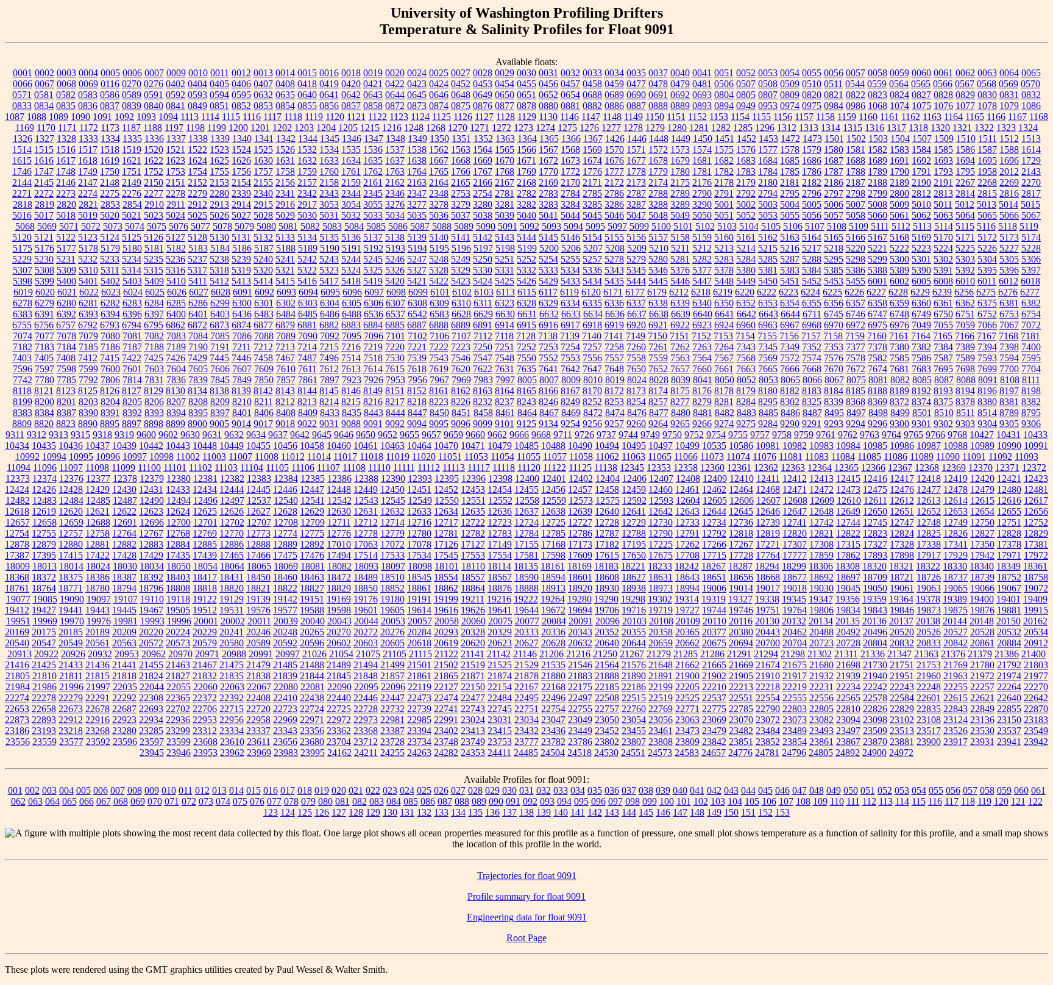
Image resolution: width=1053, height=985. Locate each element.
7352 (811, 347)
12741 (794, 522)
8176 (702, 391)
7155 (767, 336)
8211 (263, 402)
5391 (943, 270)
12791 (687, 533)
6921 (658, 325)
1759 (307, 171)
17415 (70, 555)
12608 (795, 500)
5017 (44, 215)
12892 (312, 544)
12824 (902, 533)
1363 (505, 138)
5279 (636, 259)
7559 (658, 358)
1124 (420, 116)
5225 (965, 248)
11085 (869, 456)
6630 (505, 314)
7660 (702, 369)
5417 (329, 281)
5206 (571, 248)
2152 (197, 182)
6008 (943, 281)
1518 (109, 149)
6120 (591, 292)
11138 (605, 467)
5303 (965, 259)
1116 (252, 116)
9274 (724, 423)
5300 (899, 259)
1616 (44, 160)
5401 (88, 281)
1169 (24, 127)
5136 (351, 237)
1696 (1009, 160)
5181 (154, 248)
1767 (482, 171)
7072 (1031, 325)
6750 (943, 314)
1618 (88, 160)
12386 (339, 478)
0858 (373, 106)
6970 (833, 325)
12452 (446, 489)
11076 (764, 456)
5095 (595, 226)
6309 (439, 303)
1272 (501, 127)
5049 (680, 215)
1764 (417, 171)
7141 (613, 336)
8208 (198, 402)
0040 (680, 73)
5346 (658, 270)
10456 (285, 445)
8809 (22, 423)
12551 (473, 500)
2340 (263, 193)
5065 (987, 215)
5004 (790, 204)
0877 (504, 106)
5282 (702, 259)
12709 (312, 522)
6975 (877, 325)
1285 (743, 127)
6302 (286, 303)
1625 (219, 160)
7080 (110, 336)
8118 (22, 391)
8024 (637, 380)
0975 (811, 106)
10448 (205, 445)
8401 (242, 413)
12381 (205, 478)
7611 (307, 369)
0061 (943, 73)
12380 (178, 478)
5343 (614, 270)
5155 (614, 237)
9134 (548, 423)
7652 (658, 369)
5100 (661, 226)
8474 (615, 413)
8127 (131, 391)
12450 (392, 489)
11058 (581, 456)
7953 (395, 380)
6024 (133, 292)
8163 (482, 391)
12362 (766, 467)
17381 (1036, 544)
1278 (633, 127)
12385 (312, 478)
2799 (877, 193)
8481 (702, 413)
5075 (156, 226)
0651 (526, 95)
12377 (98, 478)
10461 (365, 445)
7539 (417, 358)
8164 (504, 391)
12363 (793, 467)
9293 (833, 423)
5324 (351, 270)
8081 (878, 380)
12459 (634, 489)
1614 (1031, 149)
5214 (746, 248)
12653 (955, 511)
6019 (23, 292)
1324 (1028, 127)
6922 (680, 325)
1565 (504, 149)
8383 (22, 413)
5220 (855, 248)
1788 (855, 171)
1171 (67, 127)
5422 (438, 281)
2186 (833, 182)
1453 (768, 138)
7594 (1009, 358)
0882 (592, 106)
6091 (242, 292)
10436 (70, 445)
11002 (188, 456)
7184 (66, 347)
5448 (724, 281)
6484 (286, 314)
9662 (497, 434)
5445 (658, 281)
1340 (242, 138)
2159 (351, 182)
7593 (987, 358)
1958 (987, 171)
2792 (746, 193)
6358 (877, 303)
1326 (22, 138)
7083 (176, 336)
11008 (266, 456)
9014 (241, 423)
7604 (176, 369)
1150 (654, 116)
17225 (660, 544)
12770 (231, 533)
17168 (553, 544)
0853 (263, 106)
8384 (44, 413)
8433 (329, 413)
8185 (855, 391)
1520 (153, 149)
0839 (131, 106)
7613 (351, 369)
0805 (746, 95)
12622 (124, 511)
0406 (241, 84)
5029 (285, 215)
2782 (526, 193)
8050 (724, 380)
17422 (97, 555)
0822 (855, 95)
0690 (636, 95)
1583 (899, 149)
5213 (724, 248)
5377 (702, 270)
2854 (132, 204)
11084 (843, 456)
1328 (66, 138)
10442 (151, 445)
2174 (658, 182)
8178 (724, 391)
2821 (88, 204)
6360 (921, 303)
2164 (438, 182)
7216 (351, 347)
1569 (592, 149)
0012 (241, 73)
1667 (438, 160)
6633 (571, 314)
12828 (1009, 533)
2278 (175, 193)
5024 (175, 215)
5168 (899, 237)
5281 (680, 259)
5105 (771, 226)
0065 (1031, 73)
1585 (943, 149)
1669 (482, 160)
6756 (44, 325)
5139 (417, 237)
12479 (982, 489)
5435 (614, 281)
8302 (790, 402)
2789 (680, 193)
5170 (943, 237)
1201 (260, 127)
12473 (848, 489)
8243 (526, 402)
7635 (526, 369)
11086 (895, 456)
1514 (22, 149)
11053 (476, 456)
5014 (1008, 204)
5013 (986, 204)
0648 (460, 95)
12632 (392, 511)
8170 (592, 391)
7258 (614, 347)
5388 (877, 270)
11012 (293, 456)
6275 (986, 292)
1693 (943, 160)
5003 (768, 204)
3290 (702, 204)
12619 (44, 511)
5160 (724, 237)
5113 (922, 226)
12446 (285, 489)
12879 (44, 544)
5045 (592, 215)
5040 (526, 215)
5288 (811, 259)
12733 (687, 522)
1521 (175, 149)
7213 (285, 347)
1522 (197, 149)
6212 (679, 292)
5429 (548, 281)
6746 (855, 314)
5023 (153, 215)
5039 (504, 215)
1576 (746, 149)
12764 (124, 533)
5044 (570, 215)
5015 (1030, 204)
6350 (724, 303)
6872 (197, 325)
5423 (460, 281)
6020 (45, 292)
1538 (417, 149)
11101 (174, 467)
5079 (244, 226)
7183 (44, 347)
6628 (461, 314)
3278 (438, 204)
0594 (219, 95)
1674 (592, 160)
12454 (500, 489)
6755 (22, 325)
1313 (808, 127)
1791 (921, 171)
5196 (461, 248)
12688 (98, 522)
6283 (132, 303)
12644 (714, 511)
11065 (660, 456)
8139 (241, 391)
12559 (554, 500)
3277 (417, 204)
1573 (680, 149)
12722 (473, 522)
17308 (821, 544)
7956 (417, 380)
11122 (554, 467)
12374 (44, 478)
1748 (66, 171)
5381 (768, 270)
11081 (791, 456)
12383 (259, 478)
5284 (746, 259)
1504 (900, 138)
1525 (263, 149)
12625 (205, 511)
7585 (899, 358)
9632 (234, 434)
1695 (987, 160)
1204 (326, 127)
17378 (1009, 544)
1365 (549, 138)
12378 (125, 478)
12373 (17, 478)
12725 (553, 522)
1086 (1031, 106)
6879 (285, 325)
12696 (152, 522)
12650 (875, 511)
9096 (460, 423)
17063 (365, 544)
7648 (614, 369)
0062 (965, 73)
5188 (286, 248)
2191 (943, 182)
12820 (794, 533)
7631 (504, 369)
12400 (527, 478)
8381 (1009, 402)
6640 (702, 314)
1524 (241, 149)
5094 (573, 226)
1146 (569, 116)
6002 (899, 281)
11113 (453, 467)
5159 (702, 237)
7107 (461, 336)
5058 (855, 215)
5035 (417, 215)
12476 (902, 489)
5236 (175, 259)
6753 (1009, 314)
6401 (198, 314)
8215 (351, 402)
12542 (339, 500)
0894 (724, 106)
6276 (1008, 292)
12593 (661, 500)
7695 (943, 369)
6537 (395, 314)
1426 (615, 138)
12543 (366, 500)
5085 (376, 226)
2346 (395, 193)
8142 (263, 391)
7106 (439, 336)
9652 (387, 434)
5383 (790, 270)
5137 (373, 237)
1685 (790, 160)
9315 (80, 434)
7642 (570, 369)
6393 (88, 314)
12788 (634, 533)
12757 (70, 533)
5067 (1031, 215)
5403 (132, 281)
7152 (701, 336)
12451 (419, 489)
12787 (607, 533)
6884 (373, 325)
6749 (921, 314)
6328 (526, 303)
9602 (168, 434)
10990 (1009, 445)
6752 (987, 314)
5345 (636, 270)
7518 (373, 358)
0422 (395, 84)
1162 (910, 116)
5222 (899, 248)
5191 (351, 248)
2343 (329, 193)
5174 (1031, 237)
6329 (548, 303)
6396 (132, 314)
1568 (570, 149)
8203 (88, 402)
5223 (921, 248)
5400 (66, 281)
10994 (54, 456)
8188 (877, 391)
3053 (329, 204)
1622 (153, 160)
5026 (219, 215)
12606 (741, 500)
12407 (661, 478)
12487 (125, 500)
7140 (591, 336)
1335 (132, 138)
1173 (110, 127)
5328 (438, 270)
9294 (855, 423)
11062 (607, 456)
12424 (17, 489)
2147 (88, 182)
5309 (66, 270)
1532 (307, 149)
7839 (198, 380)
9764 (891, 434)
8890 (88, 423)
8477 (658, 413)
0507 (746, 84)
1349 (417, 138)
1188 (152, 127)
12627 (258, 511)
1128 (505, 116)
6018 (1030, 281)
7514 (351, 358)
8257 (658, 402)
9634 (256, 434)
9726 (584, 434)
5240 (263, 259)
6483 (264, 314)
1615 (22, 160)
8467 (549, 413)
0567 (964, 84)
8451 (461, 413)
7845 (220, 380)
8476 (637, 413)
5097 (617, 226)
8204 (110, 402)
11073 (712, 456)
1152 (697, 116)
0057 (855, 73)
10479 (500, 445)
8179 (746, 391)
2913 (219, 204)
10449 (231, 445)
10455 (258, 445)
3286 (614, 204)
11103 (226, 467)
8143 (285, 391)
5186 (242, 248)
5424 (482, 281)
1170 (46, 127)
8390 (88, 413)
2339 (241, 193)
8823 (66, 423)
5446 (680, 281)
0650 (504, 95)
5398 (22, 281)
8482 (724, 413)
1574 (702, 149)
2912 (197, 204)
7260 (636, 347)
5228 (1031, 248)
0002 (44, 73)
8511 (965, 413)
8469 (571, 413)
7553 (570, 358)
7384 (943, 347)
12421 (1009, 478)
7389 (965, 347)
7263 (702, 347)
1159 (846, 116)
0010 (198, 73)
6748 (899, 314)
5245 (373, 259)
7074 (22, 336)
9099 (482, 423)
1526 (285, 149)
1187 (131, 127)
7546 (460, 358)
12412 (794, 478)
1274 (545, 127)
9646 (343, 434)
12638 (553, 511)
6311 (482, 303)
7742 (22, 380)
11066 (686, 456)
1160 (868, 116)
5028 (263, 215)
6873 (219, 325)
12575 (607, 500)
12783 (500, 533)
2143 (1031, 171)
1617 (66, 160)
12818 (741, 533)
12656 (1036, 511)
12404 (607, 478)
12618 (17, 511)
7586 (921, 358)
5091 (507, 226)
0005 (110, 73)
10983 (821, 445)
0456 (548, 84)
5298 (855, 259)
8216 (373, 402)
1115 (231, 116)
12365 (846, 467)
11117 (478, 467)
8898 (153, 423)
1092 (124, 116)
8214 (329, 402)
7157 (811, 336)
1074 (899, 106)
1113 (189, 116)
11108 (354, 467)
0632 (263, 95)
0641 (329, 95)
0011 (219, 73)
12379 (152, 478)
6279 (44, 303)
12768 (178, 533)
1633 (329, 160)
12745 (875, 522)
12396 (473, 478)
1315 (852, 127)
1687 (833, 160)
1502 (856, 138)
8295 (768, 402)
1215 (370, 127)
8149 (373, 391)
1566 (526, 149)
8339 (833, 402)
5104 (749, 226)
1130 (548, 116)
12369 (953, 467)
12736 (741, 522)
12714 (392, 522)
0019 (373, 73)
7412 (88, 358)
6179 (657, 292)
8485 (768, 413)
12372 (1034, 467)
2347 (417, 193)
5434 (592, 281)
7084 (198, 336)
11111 (404, 467)
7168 (1008, 336)
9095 (438, 423)
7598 (66, 369)
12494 (178, 500)
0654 (570, 95)
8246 (548, 402)
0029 (504, 73)
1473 (812, 138)
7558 (636, 358)
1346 (351, 138)
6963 (768, 325)
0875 (460, 106)
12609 (822, 500)
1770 (548, 171)
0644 (395, 95)
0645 (417, 95)
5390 (921, 270)
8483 (746, 413)
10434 (17, 445)
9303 (965, 423)
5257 (592, 259)
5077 (200, 226)
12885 (205, 544)
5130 (219, 237)
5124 (109, 237)
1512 (1009, 138)
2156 (285, 182)
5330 (482, 270)
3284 (570, 204)
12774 (285, 533)
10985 (875, 445)
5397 (1031, 270)
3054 (351, 204)
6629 (483, 314)
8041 (702, 380)
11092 (1000, 456)
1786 (811, 171)
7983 (483, 380)
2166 (482, 182)
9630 (190, 434)
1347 (373, 138)
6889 (460, 325)
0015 (307, 73)
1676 (614, 160)
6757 (66, 325)
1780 (680, 171)
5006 (833, 204)
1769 (526, 171)
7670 (833, 369)
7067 (1009, 325)
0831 (1009, 95)
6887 (417, 325)
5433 (570, 281)
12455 (526, 489)
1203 (304, 127)
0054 (790, 73)
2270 (1031, 182)
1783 (746, 171)
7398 (1009, 347)
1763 (395, 171)
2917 (307, 204)
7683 (921, 369)
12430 (124, 489)
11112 (428, 467)
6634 (593, 314)
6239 (942, 292)
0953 (768, 106)
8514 (987, 413)
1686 (811, 160)
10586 (741, 445)
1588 (1009, 149)
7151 (679, 336)
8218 (417, 402)
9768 (957, 434)
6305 (351, 303)
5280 (658, 259)
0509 (790, 84)
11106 (302, 467)
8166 (548, 391)
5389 (899, 270)
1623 (175, 160)
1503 (878, 138)
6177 (635, 292)
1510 (966, 138)
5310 (88, 270)
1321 (962, 127)
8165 (526, 391)
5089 (463, 226)
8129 (153, 391)
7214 (307, 347)
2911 (175, 204)
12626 (231, 511)
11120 (529, 467)
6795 (153, 325)
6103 (484, 292)
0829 (965, 95)
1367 (593, 138)
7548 (504, 358)
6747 (877, 314)
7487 (307, 358)
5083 (332, 226)
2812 (921, 193)
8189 (899, 391)
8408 (286, 413)
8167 (570, 391)
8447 (417, 413)
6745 (833, 314)
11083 (817, 456)
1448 (658, 138)
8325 (811, 402)
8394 (176, 413)
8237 (504, 402)
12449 (365, 489)
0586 (109, 95)
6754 (1031, 314)
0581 (44, 95)
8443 (373, 413)
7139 (570, 336)
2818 (22, 204)
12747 (902, 522)
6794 (131, 325)
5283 (724, 259)
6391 (44, 314)
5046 (614, 215)
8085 (922, 380)
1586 (965, 149)
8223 (438, 402)
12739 (768, 522)
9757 (760, 434)
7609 (264, 369)
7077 (44, 336)
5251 (504, 259)
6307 (395, 303)
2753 (460, 193)
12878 (17, 544)
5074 (134, 226)
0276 (153, 84)
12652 (928, 511)
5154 (592, 237)
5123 (88, 237)
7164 (921, 336)
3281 (504, 204)
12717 (446, 522)
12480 (1009, 489)
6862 (175, 325)
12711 (339, 522)
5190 (329, 248)
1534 (329, 149)
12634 (446, 511)
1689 (877, 160)
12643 (687, 511)
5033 (373, 215)
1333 (88, 138)
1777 (614, 171)
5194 (417, 248)
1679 (680, 160)
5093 (551, 226)
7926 (373, 380)
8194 (965, 391)
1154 (740, 116)
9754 (716, 434)
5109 (858, 226)
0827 (921, 95)
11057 (555, 456)
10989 (982, 445)
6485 (307, 314)
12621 (97, 511)
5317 (197, 270)
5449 (746, 281)
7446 (241, 358)
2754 (482, 193)
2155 (263, 182)
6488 (351, 314)
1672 (548, 160)
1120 (334, 116)
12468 (768, 489)
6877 (263, 325)
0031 (548, 73)
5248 (438, 259)
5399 (44, 281)
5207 (593, 248)
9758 (782, 434)
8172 (614, 391)
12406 (634, 478)
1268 (435, 127)
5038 (482, 215)
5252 (526, 259)
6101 (440, 292)
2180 (768, 182)
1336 (154, 138)
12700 (178, 522)
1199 (216, 127)
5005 (811, 204)
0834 (44, 106)
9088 (351, 423)
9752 (694, 434)
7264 (724, 347)
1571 (636, 149)
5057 (833, 215)
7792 (88, 380)
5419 (373, 281)
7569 (768, 358)
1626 (241, 160)
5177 (66, 248)
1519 (131, 149)
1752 (153, 171)
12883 (151, 544)
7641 (548, 369)
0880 (548, 106)
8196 (987, 391)
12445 (258, 489)
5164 (811, 237)
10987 (928, 445)
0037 (658, 73)
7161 (899, 336)
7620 (460, 369)
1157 (804, 116)
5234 (131, 259)
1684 (768, 160)
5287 (790, 259)
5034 (395, 215)
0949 (746, 106)
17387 (17, 555)
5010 (921, 204)
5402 (110, 281)
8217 (395, 402)
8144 (307, 391)
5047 (636, 215)
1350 (439, 138)
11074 (738, 456)
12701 (205, 522)
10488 (553, 445)
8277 (680, 402)
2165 (460, 182)
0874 (438, 106)
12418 (928, 478)
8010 (593, 380)
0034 (614, 73)
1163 (932, 116)
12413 (821, 478)
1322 (984, 127)
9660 (475, 434)
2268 (987, 182)
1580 (833, 149)
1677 (636, 160)
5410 (176, 281)
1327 (44, 138)
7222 (438, 347)
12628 (285, 511)
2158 (329, 182)
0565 (921, 84)
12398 (500, 478)
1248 (414, 127)
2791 (724, 193)
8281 (724, 402)
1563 (460, 149)
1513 (1031, 138)
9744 (628, 434)
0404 (197, 84)
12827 (982, 533)
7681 (899, 369)
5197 (483, 248)
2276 (131, 193)
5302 (943, 259)
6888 (438, 325)
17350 (982, 544)
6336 (614, 303)
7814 (132, 380)
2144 (22, 182)
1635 (373, 160)
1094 (168, 116)
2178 (724, 182)
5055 (790, 215)
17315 (848, 544)
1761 (351, 171)
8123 (66, 391)
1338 (198, 138)
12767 (151, 533)
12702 (232, 522)
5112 (901, 226)
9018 (285, 423)
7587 (943, 358)
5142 (482, 237)
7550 (526, 358)
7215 (329, 347)
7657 (680, 369)
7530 (395, 358)
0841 (175, 106)
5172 (987, 237)
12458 (607, 489)
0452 (460, 84)
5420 (395, 281)
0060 (921, 73)
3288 (658, 204)
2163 (417, 182)
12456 (553, 489)
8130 (175, 391)
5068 (25, 226)
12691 (125, 522)
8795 (1031, 413)
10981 (768, 445)
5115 (965, 226)
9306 (1031, 423)
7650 (636, 369)
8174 (658, 391)
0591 (153, 95)
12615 (982, 500)
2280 (219, 193)
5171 (965, 237)
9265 (680, 423)
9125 (526, 423)
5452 (811, 281)
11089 (922, 456)
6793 (109, 325)
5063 (943, 215)
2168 (526, 182)
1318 (918, 127)
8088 (966, 380)
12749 (955, 522)
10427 (982, 434)
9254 (570, 423)
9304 (987, 423)
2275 (109, 193)
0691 (658, 95)
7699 (987, 369)
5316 (175, 270)
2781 (504, 193)
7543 (438, 358)
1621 (131, 160)
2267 (965, 182)
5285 (768, 259)
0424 (438, 84)
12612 (902, 500)
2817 (1031, 193)
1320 (940, 127)
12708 (286, 522)
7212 (263, 347)
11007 (240, 456)
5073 (112, 226)
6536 (373, 314)
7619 (438, 369)
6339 (680, 303)
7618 (417, 369)
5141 (460, 237)
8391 (110, 413)
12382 (232, 478)
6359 (899, 303)
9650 (365, 434)
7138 (548, 336)
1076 (943, 106)
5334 (570, 270)
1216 (392, 127)
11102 (200, 467)
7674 (877, 369)
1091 (102, 116)
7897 (329, 380)
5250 (482, 259)
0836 (88, 106)
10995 (81, 456)
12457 (580, 489)
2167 (504, 182)
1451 (724, 138)
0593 (197, 95)
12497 (232, 500)
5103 (727, 226)
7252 (526, 347)
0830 (987, 95)
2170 (570, 182)
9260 (636, 423)
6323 (504, 303)
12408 (688, 478)
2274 (88, 193)
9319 (124, 434)
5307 (22, 270)
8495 (834, 413)
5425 (504, 281)
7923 (351, 380)
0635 (285, 95)
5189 (307, 248)
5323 (329, 270)
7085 (220, 336)
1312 (786, 127)
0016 (329, 73)
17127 (473, 544)
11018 (371, 456)
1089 (58, 116)
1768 (504, 171)
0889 (680, 106)
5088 (442, 226)
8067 (834, 380)
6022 (89, 292)
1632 (307, 160)
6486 (329, 314)
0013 (263, 73)
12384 (286, 478)
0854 (285, 106)
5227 (1009, 248)
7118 (504, 336)
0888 (658, 106)
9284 (768, 423)
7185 (88, 347)
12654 (982, 511)
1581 (855, 149)
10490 (580, 445)
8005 (527, 380)
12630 (339, 511)
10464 (419, 445)
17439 (205, 555)
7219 (373, 347)
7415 (109, 358)
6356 (833, 303)
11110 (379, 467)
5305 (1009, 259)
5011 (943, 204)
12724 (526, 522)
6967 (790, 325)
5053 (768, 215)
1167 (1017, 116)
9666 (519, 434)
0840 (153, 106)
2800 (899, 193)
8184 (833, 391)
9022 (307, 423)
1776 (592, 171)
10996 (108, 456)
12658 (44, 522)
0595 (241, 95)
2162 (395, 182)
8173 (636, 391)
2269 (1009, 182)
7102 (417, 336)
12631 (365, 511)
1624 (197, 160)
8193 (943, 391)
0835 (66, 106)
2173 (636, 182)
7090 (307, 336)
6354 (790, 303)
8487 (812, 413)
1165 (974, 116)
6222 (766, 292)
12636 (500, 511)
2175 (680, 182)
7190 (198, 347)
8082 (900, 380)
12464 (741, 489)
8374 (921, 402)
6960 (746, 325)
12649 (848, 511)
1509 (944, 138)
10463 (392, 445)
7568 (746, 358)
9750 (672, 434)
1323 (1006, 127)
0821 (833, 95)
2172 (614, 182)
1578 (790, 149)
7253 (548, 347)
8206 (154, 402)
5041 (548, 215)
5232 (88, 259)
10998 (161, 456)
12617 (1036, 500)
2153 (219, 182)
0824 (899, 95)
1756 (241, 171)
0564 (899, 84)
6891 (482, 325)
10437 (97, 445)
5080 (266, 226)
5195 (439, 248)
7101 (395, 336)
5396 (1009, 270)
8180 (768, 391)
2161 (373, 182)
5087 (420, 226)
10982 (794, 445)
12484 (71, 500)
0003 (66, 73)
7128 (526, 336)
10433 (1035, 434)
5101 (683, 226)
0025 (438, 73)
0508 (768, 84)
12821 (821, 533)
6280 (66, 303)
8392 (132, 413)
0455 (526, 84)
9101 (504, 423)
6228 (898, 292)
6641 (724, 314)
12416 (875, 478)
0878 (526, 106)
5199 (527, 248)
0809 (790, 95)
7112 (482, 336)
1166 (996, 116)
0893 (702, 106)
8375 (943, 402)
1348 (395, 138)
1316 (874, 127)
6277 (1030, 292)
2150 (153, 182)
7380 (899, 347)
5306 (1031, 259)
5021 (131, 215)
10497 (660, 445)
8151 (395, 391)
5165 (833, 237)
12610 (849, 500)
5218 (833, 248)
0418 (307, 84)
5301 (921, 259)
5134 (307, 237)
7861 (307, 380)
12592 (634, 500)
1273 (523, 127)
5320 (263, 270)
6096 (352, 292)
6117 (548, 292)
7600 (110, 369)
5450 (768, 281)
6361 (943, 303)
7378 (877, 347)
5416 (307, 281)
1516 (66, 149)
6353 (768, 303)
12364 (819, 467)
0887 (636, 106)
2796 (811, 193)
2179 (746, 182)
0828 (943, 95)
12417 (902, 478)
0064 (1009, 73)
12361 (739, 467)
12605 (715, 500)
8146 (351, 391)
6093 (286, 292)
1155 (761, 116)
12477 (928, 489)
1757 (263, 171)
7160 (877, 336)
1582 (877, 149)
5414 (263, 281)
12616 (1009, 500)
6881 (307, 325)
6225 (832, 292)
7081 (132, 336)
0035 (636, 73)
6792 (88, 325)
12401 (554, 478)
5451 (790, 281)
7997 (505, 380)
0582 (66, 95)
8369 (877, 402)
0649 (482, 95)
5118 (1007, 226)
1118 (293, 116)
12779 (392, 533)
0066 (22, 84)
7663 (746, 369)
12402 (581, 478)
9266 (702, 423)
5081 (288, 226)
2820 (66, 204)
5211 (680, 248)
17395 (44, 555)
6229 (920, 292)
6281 (88, 303)
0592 (175, 95)
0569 (1008, 84)
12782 (473, 533)
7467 (285, 358)
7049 (921, 325)
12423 (1036, 478)
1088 (36, 116)
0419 (329, 84)
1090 (80, 116)
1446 (637, 138)
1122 (377, 116)
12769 (205, 533)
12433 (178, 489)
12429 (97, 489)
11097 (71, 467)
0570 (1030, 84)
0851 (219, 106)
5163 (790, 237)
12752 (1036, 522)
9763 (869, 434)
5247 (417, 259)
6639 (680, 314)
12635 (473, 511)
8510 (944, 413)
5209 (637, 248)
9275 (746, 423)
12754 (17, 533)
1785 (790, 171)
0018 (351, 73)
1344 (307, 138)
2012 (1009, 171)
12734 (714, 522)
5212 (702, 248)
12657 (17, 522)
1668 (460, 160)
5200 (549, 248)
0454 (504, 84)
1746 (22, 171)
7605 (198, 369)
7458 (263, 358)
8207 (176, 402)
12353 (659, 467)
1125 (441, 116)
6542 (417, 314)
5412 (219, 281)
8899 (175, 423)
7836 (176, 380)
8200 (44, 402)
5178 (88, 248)
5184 (220, 248)
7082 (154, 336)
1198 (195, 127)
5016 (22, 215)
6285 (176, 303)
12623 (151, 511)
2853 (110, 204)
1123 (398, 116)
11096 (45, 467)
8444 (395, 413)
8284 (746, 402)
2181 (790, 182)
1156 (782, 116)
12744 (848, 522)
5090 (485, 226)
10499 (687, 445)
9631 (212, 434)
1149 (633, 116)
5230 (44, 259)
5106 (793, 226)
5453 (833, 281)
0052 (746, 73)
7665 (768, 369)
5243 (329, 259)
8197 (1009, 391)
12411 (768, 478)
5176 (44, 248)
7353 (833, 347)
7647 (592, 369)
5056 (811, 215)
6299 (220, 303)
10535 (714, 445)
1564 (482, 149)
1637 (395, 160)
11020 (424, 456)
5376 (680, 270)
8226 (460, 402)
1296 (765, 127)
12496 (205, 500)
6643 (768, 314)
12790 (660, 533)
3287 (636, 204)
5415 (285, 281)
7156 (789, 336)
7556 (592, 358)
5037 (460, 215)
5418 (351, 281)
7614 (373, 369)
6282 (110, 303)
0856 (329, 106)
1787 (833, 171)
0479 (680, 84)
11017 (345, 456)
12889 (285, 544)
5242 (307, 259)
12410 (741, 478)
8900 (197, 423)
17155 (526, 544)
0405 (219, 84)
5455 (855, 281)
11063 (633, 456)
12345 (632, 467)
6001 (877, 281)
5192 (373, 248)
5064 (965, 215)
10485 (526, 445)
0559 (877, 84)
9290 (790, 423)
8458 (483, 413)
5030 (307, 215)
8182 (790, 391)
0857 (351, 106)
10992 (27, 456)
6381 (1009, 303)
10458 (312, 445)
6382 (1031, 303)
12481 (1036, 489)
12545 (393, 500)
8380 (987, 402)
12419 (955, 478)
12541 (312, 500)
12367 (900, 467)
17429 (151, 555)
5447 (702, 281)
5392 (965, 270)
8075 (856, 380)
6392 (66, 314)
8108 (1009, 380)
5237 (197, 259)
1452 (746, 138)
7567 (724, 358)
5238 (219, 259)
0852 (241, 106)
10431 (1008, 434)
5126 (153, 237)
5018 (66, 215)
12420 (982, 478)
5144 (526, 237)
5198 (505, 248)
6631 (527, 314)
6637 (637, 314)
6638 (658, 314)
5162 (768, 237)
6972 (855, 325)
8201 (66, 402)
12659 (71, 522)
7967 (439, 380)
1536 (373, 149)
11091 (974, 456)
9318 (102, 434)
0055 (811, 73)
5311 (110, 270)
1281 (699, 127)
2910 (154, 204)
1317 (896, 127)
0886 (614, 106)
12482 (17, 500)
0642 (351, 95)
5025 (197, 215)
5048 (658, 215)
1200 (238, 127)
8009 (571, 380)
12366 (873, 467)
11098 (97, 467)
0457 (570, 84)
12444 (231, 489)
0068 (66, 84)
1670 (504, 160)
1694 (965, 160)
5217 (811, 248)
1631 (285, 160)
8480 (680, 413)
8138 (219, 391)
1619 (109, 160)
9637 (278, 434)
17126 (446, 544)
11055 (529, 456)
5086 (398, 226)
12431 (151, 489)
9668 (541, 434)
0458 (592, 84)
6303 (307, 303)
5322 (307, 270)
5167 (877, 237)
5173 (1009, 237)
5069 (47, 226)
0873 (417, 106)
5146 (570, 237)
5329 (460, 270)
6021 (67, 292)
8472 (593, 413)
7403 (22, 358)
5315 (153, 270)
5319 (241, 270)
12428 (70, 489)
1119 (314, 116)
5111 (880, 226)
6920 (636, 325)
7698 (965, 369)
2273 (66, 193)
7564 (702, 358)
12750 (982, 522)
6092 (264, 292)
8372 (899, 402)
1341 (264, 138)
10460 (339, 445)
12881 (97, 544)
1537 (395, 149)
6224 (810, 292)
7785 (66, 380)
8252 (592, 402)
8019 (615, 380)
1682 (724, 160)
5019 (88, 215)
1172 (88, 127)
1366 (571, 138)
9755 (738, 434)
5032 (351, 215)
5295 (833, 259)
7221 (417, 347)
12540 (286, 500)
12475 (875, 489)
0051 (724, 73)
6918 (592, 325)
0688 (592, 95)
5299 (877, 259)
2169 (548, 182)
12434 (205, 489)
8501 (922, 413)
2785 (592, 193)
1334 (110, 138)
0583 (88, 95)
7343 (746, 347)
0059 (899, 73)
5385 (833, 270)
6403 (220, 314)
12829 (1036, 533)
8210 (242, 402)
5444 (636, 281)
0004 (88, 73)
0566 (942, 84)
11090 (948, 456)
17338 (928, 544)
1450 (702, 138)
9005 (219, 423)
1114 (210, 116)
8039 (680, 380)
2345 (373, 193)
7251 (504, 347)
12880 (70, 544)
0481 (702, 84)
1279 (655, 127)
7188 (154, 347)
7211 (241, 347)
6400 (176, 314)
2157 (307, 182)
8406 (264, 413)
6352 (746, 303)
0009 (176, 73)
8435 (351, 413)
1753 (175, 171)
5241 (285, 259)
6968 (811, 325)
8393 (154, 413)
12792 (714, 533)
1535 (351, 149)
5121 (44, 237)
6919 (614, 325)
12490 (152, 500)
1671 (526, 160)
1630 (263, 160)
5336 (592, 270)
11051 (450, 456)
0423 (417, 84)
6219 (722, 292)
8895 (109, 423)
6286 (198, 303)
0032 (570, 73)
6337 (636, 303)
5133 (285, 237)
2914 (241, 204)
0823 (877, 95)
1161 (889, 116)
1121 (356, 116)
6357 (855, 303)
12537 (259, 500)
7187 (132, 347)
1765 (438, 171)
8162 (460, 391)
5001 (724, 204)
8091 (988, 380)
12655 (1009, 511)
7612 (329, 369)
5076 (178, 226)
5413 (241, 281)
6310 (461, 303)
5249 (460, 259)
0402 (175, 84)
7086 (242, 336)
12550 (446, 500)
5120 (22, 237)
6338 (658, 303)
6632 (549, 314)
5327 (417, 270)
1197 (174, 127)
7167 (986, 336)
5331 (504, 270)
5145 (548, 237)
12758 (97, 533)
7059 (965, 325)
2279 (197, 193)
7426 (175, 358)
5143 (504, 237)
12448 (339, 489)
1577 (768, 149)
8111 (1031, 380)
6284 (154, 303)
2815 (987, 193)
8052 (746, 380)
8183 (811, 391)
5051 (724, 215)
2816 (1009, 193)
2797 (833, 193)
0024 (417, 73)
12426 (44, 489)
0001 (22, 73)
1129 (526, 116)
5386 (855, 270)
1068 (877, 106)
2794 (768, 193)
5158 (680, 237)
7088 (264, 336)
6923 (702, 325)
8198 (1031, 391)
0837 (109, 106)
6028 (220, 292)
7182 (22, 347)
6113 (505, 292)
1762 (373, 171)
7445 (219, 358)
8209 (220, 402)
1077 (965, 106)
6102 (462, 292)
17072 (392, 544)
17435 (178, 555)
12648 (821, 511)
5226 (987, 248)
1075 (921, 106)
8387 (66, 413)
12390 (393, 478)
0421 (373, 84)
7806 (110, 380)
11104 (251, 467)
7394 (987, 347)
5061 (899, 215)
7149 (635, 336)
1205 (348, 127)
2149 (131, 182)
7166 (964, 336)
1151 (676, 116)
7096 (373, 336)
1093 (146, 116)
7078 (66, 336)
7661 (724, 369)
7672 (855, 369)
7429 (197, 358)
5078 (222, 226)
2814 (965, 193)
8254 (636, 402)
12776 (339, 533)
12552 (500, 500)
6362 (965, 303)
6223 (788, 292)
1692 (921, 160)
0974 (790, 106)
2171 (592, 182)
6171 (613, 292)
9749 (650, 434)
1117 (272, 116)
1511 (987, 138)
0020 (395, 73)
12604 (688, 500)
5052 (746, 215)
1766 (460, 171)
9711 (562, 434)
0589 (131, 95)
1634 (351, 160)
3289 (680, 204)
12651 (902, 511)
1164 (953, 116)
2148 (109, 182)
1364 (527, 138)
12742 (821, 522)
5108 (836, 226)
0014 (285, 73)
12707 (259, 522)
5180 (132, 248)
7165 (942, 336)
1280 (677, 127)
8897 (131, 423)
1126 (462, 116)
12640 (607, 511)
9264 (658, 423)
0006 (132, 73)
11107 (328, 467)
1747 (44, 171)
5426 (526, 281)
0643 (373, 95)
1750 (109, 171)
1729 (1031, 160)
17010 (339, 544)
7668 (811, 369)
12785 (553, 533)
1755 (219, 171)
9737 (606, 434)
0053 (768, 73)
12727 (580, 522)
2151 (175, 182)
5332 (526, 270)
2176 (702, 182)
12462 (714, 489)
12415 (848, 478)
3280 (482, 204)
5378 (724, 270)
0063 (987, 73)
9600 (146, 434)
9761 (825, 434)
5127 (175, 237)
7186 (110, 347)
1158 (825, 116)
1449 (680, 138)
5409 (154, 281)
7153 (723, 336)
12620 (70, 511)
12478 (955, 489)
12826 (955, 533)
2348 (438, 193)
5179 (110, 248)
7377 (855, 347)
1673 (570, 160)
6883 (351, 325)
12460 (660, 489)
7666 (790, 369)
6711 (812, 314)
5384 (811, 270)
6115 (526, 292)
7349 (790, 347)
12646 (768, 511)
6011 (986, 281)
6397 (154, 314)
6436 (242, 314)
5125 (131, 237)
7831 (154, 380)
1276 (589, 127)
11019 (398, 456)
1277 (611, 127)
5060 (877, 215)
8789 (1009, 413)
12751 (1009, 522)
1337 (176, 138)
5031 (329, 215)
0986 (855, 106)
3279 (460, 204)
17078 (419, 544)
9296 (877, 423)
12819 (768, 533)
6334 (570, 303)
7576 (833, 358)
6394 (110, 314)
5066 (1009, 215)
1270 (457, 127)
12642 (660, 511)
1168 (1038, 116)
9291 (811, 423)
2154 (241, 182)
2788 (658, 193)
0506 (724, 84)
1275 (567, 127)
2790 (702, 193)
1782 (724, 171)
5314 (131, 270)
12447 (312, 489)
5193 (395, 248)
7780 (44, 380)
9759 (804, 434)
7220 (395, 347)
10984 (848, 445)
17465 (231, 555)
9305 (1009, 423)
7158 (833, 336)
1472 (790, 138)
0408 (285, 84)
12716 (419, 522)
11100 (149, 467)
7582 (877, 358)
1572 (658, 149)
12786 (580, 533)
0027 (460, 73)
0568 (986, 84)
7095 (351, 336)
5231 (66, 259)
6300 (242, 303)
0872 (395, 106)
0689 (614, 95)
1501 (834, 138)
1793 (943, 171)
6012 (1008, 281)
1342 (286, 138)
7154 (745, 336)
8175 (680, 391)
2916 (285, 204)
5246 (395, 259)
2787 (636, 193)
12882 (124, 544)
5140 (438, 237)
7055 (943, 325)
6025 (155, 292)
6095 (330, 292)
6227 (876, 292)
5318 (219, 270)
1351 (461, 138)
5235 (153, 259)
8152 (417, 391)
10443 (178, 445)
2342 (307, 193)
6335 (592, 303)
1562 (438, 149)
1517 (88, 149)
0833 (22, 106)
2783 (548, 193)
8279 (702, 402)
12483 (44, 500)
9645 (322, 434)
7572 (790, 358)
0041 (702, 73)
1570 (614, 149)
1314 (830, 127)
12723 (500, 522)
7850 (264, 380)
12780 (419, 533)
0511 (833, 84)
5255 (570, 259)
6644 (790, 314)
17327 (875, 544)
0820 (811, 95)
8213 (307, 402)
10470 (446, 445)
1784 (768, 171)
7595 (1031, 358)
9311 (14, 434)
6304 (329, 303)
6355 (811, 303)
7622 (482, 369)
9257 (614, 423)
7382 (921, 347)
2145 (44, 182)
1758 (285, 171)
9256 (592, 423)
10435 (44, 445)
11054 (502, 456)
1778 (636, 171)
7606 (220, 369)
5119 (1028, 226)
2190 (921, 182)
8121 (44, 391)
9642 (300, 434)
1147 (590, 116)
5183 (198, 248)
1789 (877, 171)
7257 (592, 347)
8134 (197, 391)
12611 (875, 500)
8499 (900, 413)
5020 (109, 215)
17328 (902, 544)
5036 (438, 215)
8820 (44, 423)
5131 (241, 237)
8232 (482, 402)
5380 (746, 270)
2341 (285, 193)
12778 (365, 533)
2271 (22, 193)
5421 (417, 281)
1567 (548, 149)
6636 (615, 314)
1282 (721, 127)
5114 (943, 226)
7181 (1030, 336)
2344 (351, 193)
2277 (153, 193)
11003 (214, 456)
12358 (685, 467)
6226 (854, 292)
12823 (875, 533)
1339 (220, 138)
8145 (329, 391)
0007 (154, 73)
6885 (395, 325)
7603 (154, 369)
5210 (658, 248)
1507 (922, 138)
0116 (110, 84)
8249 (570, 402)
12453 (473, 489)
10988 (955, 445)
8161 (438, 391)
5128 (197, 237)
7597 (44, 369)
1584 (921, 149)
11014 (319, 456)
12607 (768, 500)
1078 (987, 106)
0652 (548, 95)
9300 (899, 423)
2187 (855, 182)
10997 (134, 456)
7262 (680, 347)
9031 (329, 423)
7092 (329, 336)
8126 (109, 391)
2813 (943, 193)
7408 (66, 358)
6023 (111, 292)
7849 (242, 380)
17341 (955, 544)
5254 (548, 259)
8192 (921, 391)
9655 (409, 434)
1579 (811, 149)
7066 (987, 325)
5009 (899, 204)
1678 (658, 160)
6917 (570, 325)
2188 (877, 182)
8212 (285, 402)
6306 (373, 303)
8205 (132, 402)
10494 (607, 445)
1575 (724, 149)
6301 (264, 303)
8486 (790, 413)
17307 (794, 544)
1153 (718, 116)
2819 (44, 204)
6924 (724, 325)
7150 (657, 336)
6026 (176, 292)
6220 (744, 292)
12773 (258, 533)
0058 (877, 73)
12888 (258, 544)
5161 (746, 237)
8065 (790, 380)
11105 (277, 467)
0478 (658, 84)
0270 (131, 84)
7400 (1031, 347)
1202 (282, 127)
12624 (178, 511)
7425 (153, 358)
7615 (395, 369)
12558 (527, 500)
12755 (44, 533)
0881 (570, 106)
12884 (178, 544)
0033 (592, 73)
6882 (329, 325)
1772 (570, 171)
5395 (987, 270)
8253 (614, 402)
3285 (592, 204)
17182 (607, 544)
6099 (418, 292)
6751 (965, 314)
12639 (580, 511)
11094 (18, 467)
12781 (446, 533)
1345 (329, 138)
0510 (811, 84)
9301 (921, 423)
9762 (847, 434)
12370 (980, 467)
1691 (899, 160)
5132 (263, 237)
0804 (724, 95)
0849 (197, 106)
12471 (794, 489)
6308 (417, 303)
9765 (913, 434)
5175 (22, 248)
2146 (66, 182)
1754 (197, 171)
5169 (921, 237)
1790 (899, 171)
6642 (746, 314)
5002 (746, 204)
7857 (286, 380)
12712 (365, 522)
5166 (855, 237)
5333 (548, 270)
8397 (220, 413)
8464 (527, 413)
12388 (366, 478)
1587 (987, 149)
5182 (176, 248)
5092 (529, 226)
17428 (124, 555)
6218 (701, 292)
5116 (986, 226)
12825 (928, 533)
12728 (607, 522)
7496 (329, 358)
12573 (581, 500)
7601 (132, 369)
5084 (354, 226)
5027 (241, 215)
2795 (790, 193)
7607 (242, 369)
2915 (263, 204)
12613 (928, 500)
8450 (439, 413)
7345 (768, 347)
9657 (431, 434)
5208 (615, 248)
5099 (639, 226)
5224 (943, 248)
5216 (790, 248)
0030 (526, 73)
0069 (88, 84)
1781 (702, 171)
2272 (44, 193)
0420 (351, 84)
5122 (66, 237)
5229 (22, 259)
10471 (473, 445)
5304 (987, 259)
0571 (22, 95)
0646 (438, 95)
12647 (794, 511)
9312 (36, 434)
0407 (263, 84)
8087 (944, 380)
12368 (927, 467)
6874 (241, 325)
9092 (395, 423)
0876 (482, 106)
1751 (131, 171)
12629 (312, 511)
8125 (88, 391)
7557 (614, 358)
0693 (702, 95)
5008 (877, 204)
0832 (1031, 95)
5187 (264, 248)
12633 (419, 511)
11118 (503, 467)
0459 (614, 84)
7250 (482, 347)
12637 (526, 511)
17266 (714, 544)
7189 (176, 347)
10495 (634, 445)
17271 (768, 544)
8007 (549, 380)
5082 (310, 226)
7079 (88, 336)
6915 (526, 325)
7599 (88, 369)
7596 (22, 369)
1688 (855, 160)
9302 (943, 423)
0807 (768, 95)
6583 (439, 314)
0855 (307, 106)
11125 (580, 467)
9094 (417, 423)
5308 (44, 270)
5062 (921, 215)
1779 (658, 171)
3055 (373, 204)
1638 (417, 160)
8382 (1031, 402)
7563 (680, 358)
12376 (71, 478)
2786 (614, 193)
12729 (634, 522)
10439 (124, 445)
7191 (220, 347)
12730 (660, 522)
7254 (570, 347)
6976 (899, 325)
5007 (855, 204)
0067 (44, 84)
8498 (878, 413)
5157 (658, 237)
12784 (526, 533)
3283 (548, 204)
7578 (855, 358)
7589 (965, 358)
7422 (131, 358)
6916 (548, 325)
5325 (373, 270)
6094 (308, 292)
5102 (705, 226)
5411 (197, 281)
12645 (741, 511)
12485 (98, 500)
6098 (396, 292)
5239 (241, 259)
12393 (420, 478)
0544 (855, 84)
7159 (855, 336)
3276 (395, 204)
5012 (964, 204)
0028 (482, 73)
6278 (22, 303)
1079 (1009, 106)
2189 (899, 182)
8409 (307, 413)
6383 (22, 314)
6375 (987, 303)
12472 (821, 489)
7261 (658, 347)
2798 (855, 193)
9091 (373, 423)
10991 (1036, 445)
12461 (687, 489)
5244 (351, 259)
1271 (479, 127)
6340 (702, 303)
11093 (1026, 456)
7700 (1009, 369)
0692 (680, 95)
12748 (928, 522)
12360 (712, 467)
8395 (198, 413)
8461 (505, 413)
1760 (329, 171)
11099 (123, 467)
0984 (833, 106)
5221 (877, 248)
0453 (482, 84)
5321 (285, 270)
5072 (91, 226)
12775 (312, 533)
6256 (964, 292)
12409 (715, 478)
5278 (614, 259)
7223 (460, 347)
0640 (307, 95)
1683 (746, 160)
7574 (811, 358)
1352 (483, 138)
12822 (848, 533)
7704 (1031, 369)
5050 (702, 215)
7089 (286, 336)
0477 (636, 84)
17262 (687, 544)
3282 (526, 204)
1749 (88, 171)
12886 (231, 544)
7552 (548, 358)
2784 (570, 193)
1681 (702, 160)
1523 (219, 149)
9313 (58, 434)
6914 (504, 325)
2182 (811, 182)
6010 (965, 281)
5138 (395, 237)
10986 (902, 445)
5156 (636, 237)
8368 (855, 402)
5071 (69, 226)
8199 (22, 402)
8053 (768, 380)
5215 (768, 248)
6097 (374, 292)
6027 (198, 292)
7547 (482, 358)
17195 (634, 544)
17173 (580, 544)
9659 (453, 434)
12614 (955, 500)
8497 (856, 413)
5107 (814, 226)
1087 (14, 116)
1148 (612, 116)
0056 (833, 73)
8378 (965, 402)
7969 (461, 380)
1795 (965, 171)
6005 (921, 281)
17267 (741, 544)
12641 (634, 511)
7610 (286, 369)
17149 (500, 544)
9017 (263, 423)
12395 (446, 478)
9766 (935, 434)
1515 (44, 149)
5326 (395, 270)
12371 (1007, 467)
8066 (812, 380)
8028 (658, 380)
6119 (569, 292)
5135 (329, 237)
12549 (420, 500)
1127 (484, 116)
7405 (44, 358)
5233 (109, 259)
